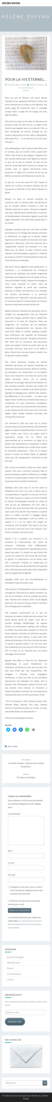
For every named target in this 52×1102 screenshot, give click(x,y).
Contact (10, 979)
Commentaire (14, 813)
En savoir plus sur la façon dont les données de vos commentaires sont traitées (25, 924)
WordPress (36, 1096)
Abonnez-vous (15, 1021)
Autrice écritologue (15, 957)
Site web (11, 875)
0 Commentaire (26, 88)
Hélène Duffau (11, 3)
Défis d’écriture (13, 962)
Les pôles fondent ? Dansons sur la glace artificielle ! (26, 763)
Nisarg (26, 1098)
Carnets (10, 968)
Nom (11, 851)
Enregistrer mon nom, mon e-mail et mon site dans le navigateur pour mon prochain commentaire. (26, 890)
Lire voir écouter (14, 974)
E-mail (11, 863)
